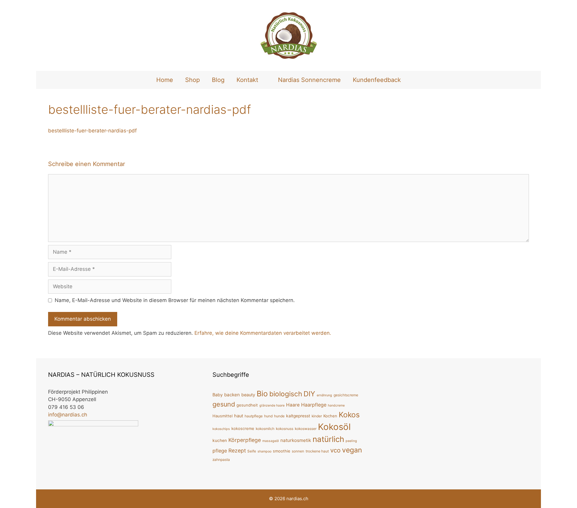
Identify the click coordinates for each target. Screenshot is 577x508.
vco (335, 450)
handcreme (336, 405)
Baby (217, 394)
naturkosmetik (295, 440)
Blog (218, 79)
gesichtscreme (346, 395)
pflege (219, 451)
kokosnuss (284, 428)
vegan (352, 450)
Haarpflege (313, 405)
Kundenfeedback (377, 79)
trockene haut (317, 451)
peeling (351, 441)
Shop (192, 79)
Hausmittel (222, 415)
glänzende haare (272, 405)
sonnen (298, 451)
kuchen (219, 440)
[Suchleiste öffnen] (417, 80)
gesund (223, 404)
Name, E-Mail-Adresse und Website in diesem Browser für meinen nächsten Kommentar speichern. (175, 300)
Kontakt (247, 79)
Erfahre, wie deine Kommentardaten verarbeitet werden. (262, 333)
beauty (248, 394)
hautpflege (254, 416)
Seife (251, 451)
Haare (293, 405)
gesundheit (247, 405)
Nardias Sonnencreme (309, 79)
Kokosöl (334, 427)
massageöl (270, 441)
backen (232, 395)
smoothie (281, 451)
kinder (317, 416)
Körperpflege (244, 440)
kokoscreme (242, 428)
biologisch (285, 394)
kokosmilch (265, 428)
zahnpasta (221, 459)
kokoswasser (305, 428)
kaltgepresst (298, 415)
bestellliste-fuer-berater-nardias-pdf (92, 131)
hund (268, 416)
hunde (279, 416)
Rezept (237, 450)
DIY (309, 393)
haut (238, 415)
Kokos (349, 414)
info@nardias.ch (67, 415)
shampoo (264, 451)
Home (164, 79)
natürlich (328, 439)
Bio (262, 393)
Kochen (330, 415)
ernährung (324, 395)
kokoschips (221, 429)
